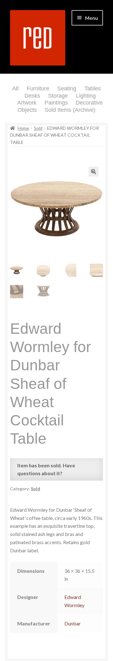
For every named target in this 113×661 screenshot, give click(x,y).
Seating (66, 88)
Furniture (38, 88)
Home (23, 128)
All (15, 88)
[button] (94, 172)
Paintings (56, 103)
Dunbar (72, 623)
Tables (92, 88)
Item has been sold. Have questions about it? (46, 469)
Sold (38, 128)
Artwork (26, 103)
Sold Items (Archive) (70, 110)
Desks (32, 96)
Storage (58, 96)
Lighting (86, 96)
